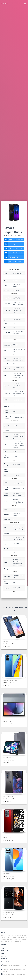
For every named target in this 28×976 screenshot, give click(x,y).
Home (2, 948)
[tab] (14, 250)
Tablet (2, 953)
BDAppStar (4, 4)
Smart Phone (4, 950)
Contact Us (4, 958)
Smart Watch (4, 956)
